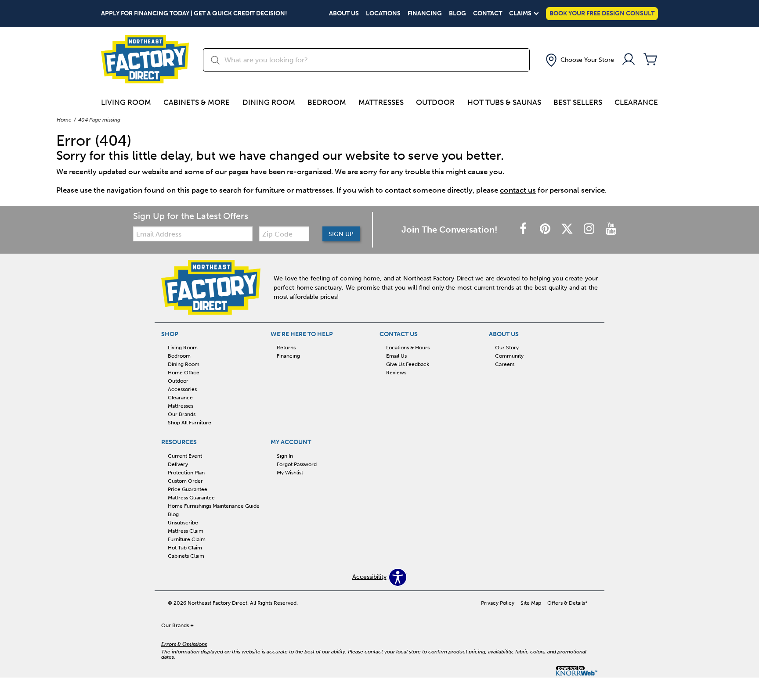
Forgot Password (297, 464)
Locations (383, 14)
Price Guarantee (187, 489)
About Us (344, 14)
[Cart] (650, 60)
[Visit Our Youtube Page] (611, 229)
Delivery (178, 464)
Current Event (185, 456)
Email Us (396, 356)
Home (64, 120)
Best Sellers (577, 102)
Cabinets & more (196, 102)
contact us (518, 190)
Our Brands (181, 414)
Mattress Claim (185, 531)
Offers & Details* (567, 603)
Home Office (183, 372)
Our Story (507, 347)
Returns (286, 347)
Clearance (636, 102)
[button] (579, 60)
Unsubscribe (183, 523)
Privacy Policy (497, 603)
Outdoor (435, 102)
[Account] (628, 60)
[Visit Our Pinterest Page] (546, 229)
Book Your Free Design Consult (601, 13)
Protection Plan (186, 473)
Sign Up (341, 234)
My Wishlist (290, 473)
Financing (425, 14)
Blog (457, 14)
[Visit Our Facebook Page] (524, 229)
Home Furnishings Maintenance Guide (214, 506)
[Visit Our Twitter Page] (568, 229)
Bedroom (326, 102)
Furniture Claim (187, 539)
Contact (487, 14)
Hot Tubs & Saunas (504, 102)
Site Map (530, 603)
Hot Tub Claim (185, 548)
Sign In (285, 456)
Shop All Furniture (189, 423)
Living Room (126, 102)
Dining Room (268, 102)
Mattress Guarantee (191, 498)
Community (509, 356)
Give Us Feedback (407, 364)
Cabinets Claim (186, 555)
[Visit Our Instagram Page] (590, 229)
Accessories (182, 389)
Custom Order (185, 481)
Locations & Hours (408, 347)
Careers (504, 364)
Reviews (396, 372)
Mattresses (381, 102)
